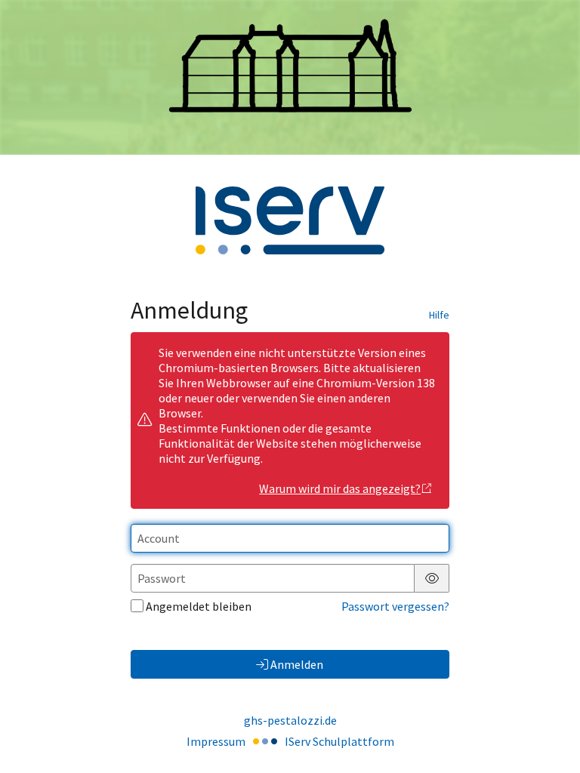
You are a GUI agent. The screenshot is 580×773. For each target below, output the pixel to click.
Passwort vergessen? (395, 606)
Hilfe (439, 315)
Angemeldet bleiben (198, 606)
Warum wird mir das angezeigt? (340, 488)
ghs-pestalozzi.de (290, 720)
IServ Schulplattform (339, 741)
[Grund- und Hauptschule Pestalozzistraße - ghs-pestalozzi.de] (290, 77)
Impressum (216, 741)
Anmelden (296, 664)
